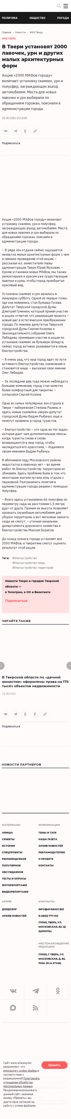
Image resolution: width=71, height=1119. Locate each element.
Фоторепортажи (14, 885)
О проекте (45, 858)
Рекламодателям (51, 852)
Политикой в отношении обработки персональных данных (21, 1082)
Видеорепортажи (15, 891)
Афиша (7, 832)
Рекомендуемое (14, 858)
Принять (54, 1065)
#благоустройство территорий (32, 567)
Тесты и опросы (14, 878)
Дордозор (9, 909)
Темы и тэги (47, 832)
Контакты (46, 865)
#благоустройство (24, 558)
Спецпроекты (12, 852)
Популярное (11, 865)
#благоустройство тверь (28, 563)
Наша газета (47, 839)
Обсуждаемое (12, 872)
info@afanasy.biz (51, 909)
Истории (8, 845)
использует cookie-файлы (20, 1070)
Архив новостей (50, 845)
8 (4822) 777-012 (48, 915)
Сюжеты (8, 839)
